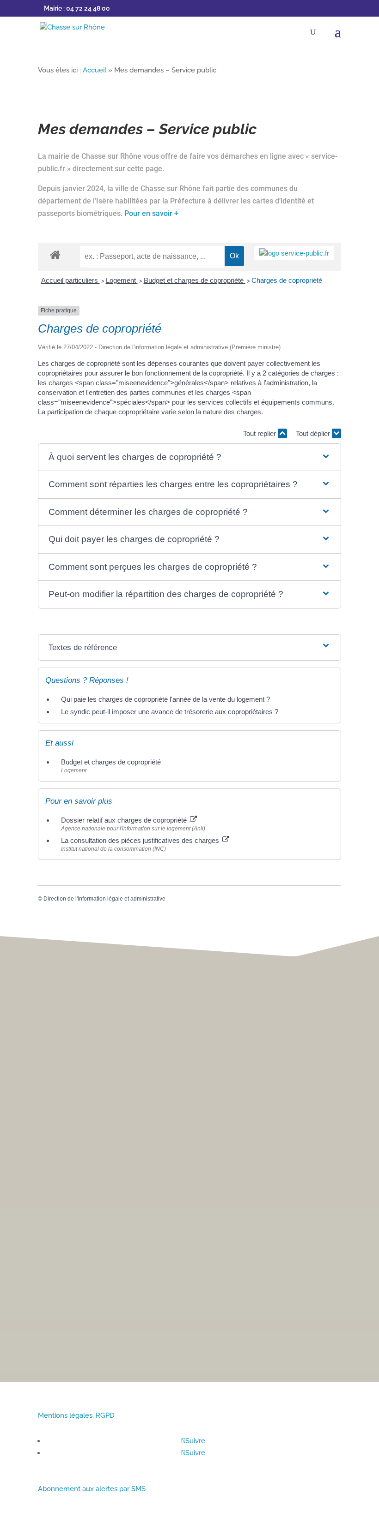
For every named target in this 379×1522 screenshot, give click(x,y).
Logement (122, 280)
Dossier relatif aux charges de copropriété (125, 820)
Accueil (94, 70)
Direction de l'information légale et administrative (104, 898)
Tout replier (260, 433)
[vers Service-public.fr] (294, 253)
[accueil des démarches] (55, 254)
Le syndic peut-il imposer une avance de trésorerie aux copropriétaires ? (169, 712)
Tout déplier (314, 433)
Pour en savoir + (151, 213)
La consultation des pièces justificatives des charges (141, 840)
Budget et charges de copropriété (194, 280)
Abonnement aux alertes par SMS (92, 1489)
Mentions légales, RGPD (76, 1415)
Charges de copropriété (286, 280)
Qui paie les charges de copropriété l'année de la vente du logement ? (165, 699)
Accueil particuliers (70, 280)
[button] (190, 457)
